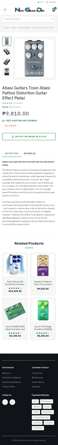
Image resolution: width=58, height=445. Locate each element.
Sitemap (36, 386)
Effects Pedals (24, 28)
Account (52, 2)
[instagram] (12, 402)
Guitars (14, 28)
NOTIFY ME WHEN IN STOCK (31, 136)
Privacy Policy (8, 386)
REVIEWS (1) (29, 153)
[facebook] (5, 402)
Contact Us (37, 373)
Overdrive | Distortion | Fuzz (43, 28)
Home (7, 28)
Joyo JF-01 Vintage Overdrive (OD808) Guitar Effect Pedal (43, 329)
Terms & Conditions (11, 377)
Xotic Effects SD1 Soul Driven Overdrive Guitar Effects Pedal (15, 284)
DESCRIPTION (11, 153)
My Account (37, 377)
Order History (38, 382)
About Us (6, 373)
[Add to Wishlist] (23, 256)
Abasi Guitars (15, 107)
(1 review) (18, 103)
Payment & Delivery (11, 382)
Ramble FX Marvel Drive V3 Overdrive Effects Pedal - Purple (43, 284)
